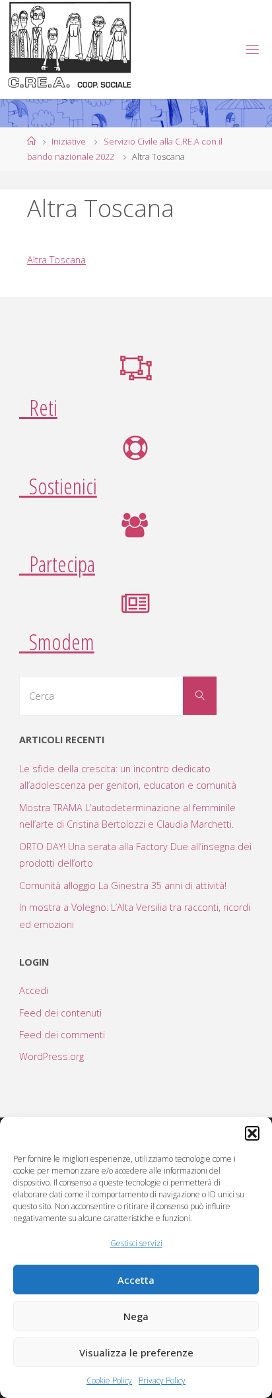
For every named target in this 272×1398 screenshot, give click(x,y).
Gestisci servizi (136, 1243)
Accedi (33, 990)
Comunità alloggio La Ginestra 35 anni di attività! (122, 885)
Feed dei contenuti (60, 1013)
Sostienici (58, 486)
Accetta (136, 1279)
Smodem (56, 641)
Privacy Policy (162, 1380)
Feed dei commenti (62, 1034)
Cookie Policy (109, 1380)
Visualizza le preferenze (136, 1352)
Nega (136, 1316)
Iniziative (68, 141)
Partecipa (57, 564)
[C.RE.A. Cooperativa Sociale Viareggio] (70, 45)
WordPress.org (51, 1056)
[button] (252, 1133)
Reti (38, 407)
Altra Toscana (56, 259)
